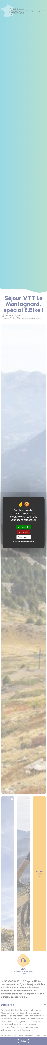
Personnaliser (23, 537)
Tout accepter (23, 527)
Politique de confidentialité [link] (23, 541)
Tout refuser (23, 532)
